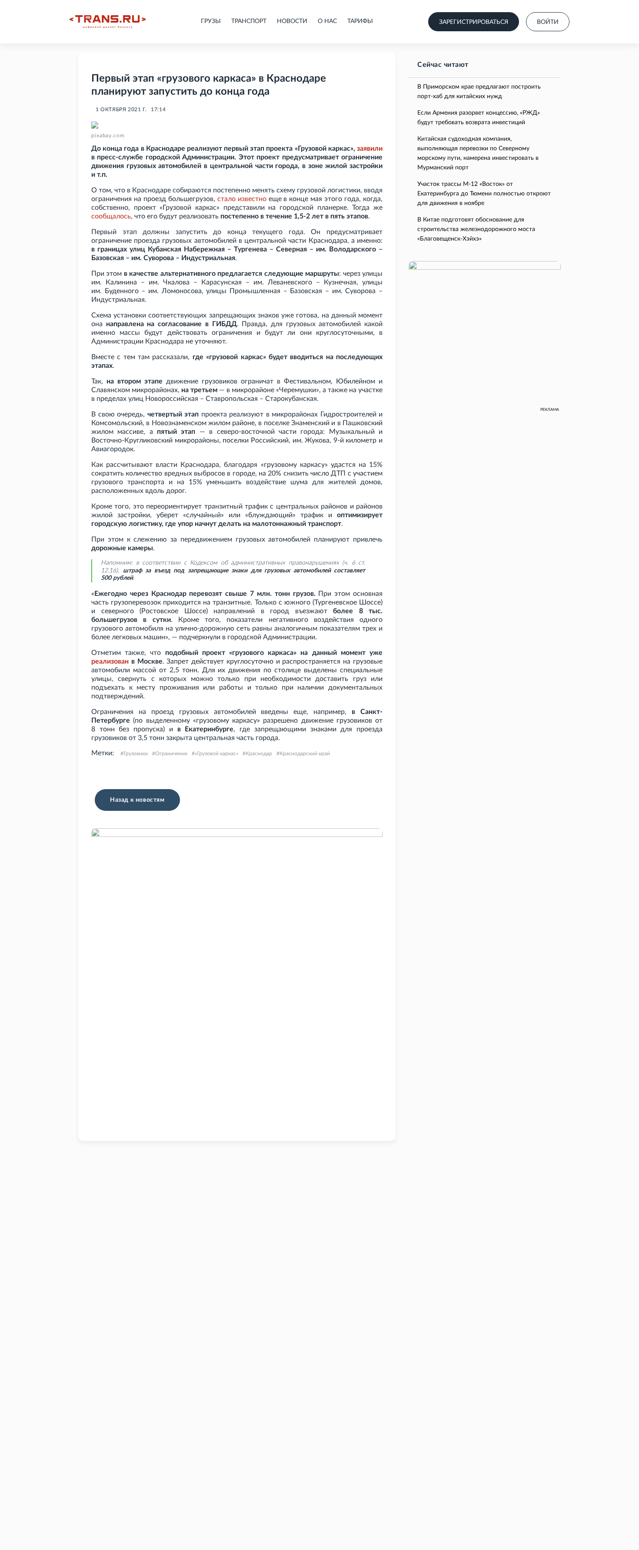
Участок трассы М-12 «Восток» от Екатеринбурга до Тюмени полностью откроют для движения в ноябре (484, 193)
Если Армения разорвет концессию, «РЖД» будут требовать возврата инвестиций (478, 118)
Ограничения (171, 753)
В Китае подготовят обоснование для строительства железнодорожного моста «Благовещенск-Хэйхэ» (476, 229)
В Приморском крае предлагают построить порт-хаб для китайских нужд (479, 91)
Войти (548, 22)
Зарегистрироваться (473, 22)
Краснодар (259, 753)
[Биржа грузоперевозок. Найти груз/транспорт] (108, 21)
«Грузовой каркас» (216, 753)
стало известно (241, 198)
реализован (110, 661)
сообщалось (111, 216)
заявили (370, 148)
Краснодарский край (305, 753)
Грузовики (135, 753)
